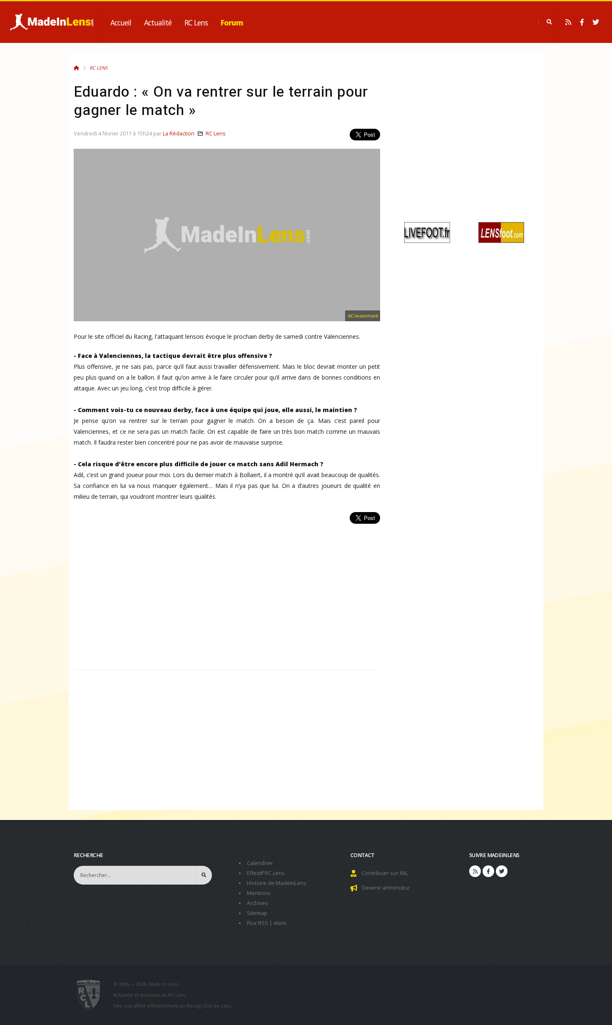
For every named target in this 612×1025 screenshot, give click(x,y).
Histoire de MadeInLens (276, 883)
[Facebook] (582, 22)
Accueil (120, 23)
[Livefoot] (427, 232)
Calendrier (260, 863)
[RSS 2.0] (568, 22)
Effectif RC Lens (266, 873)
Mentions (259, 893)
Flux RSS (257, 923)
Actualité (158, 23)
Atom (280, 923)
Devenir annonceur (386, 887)
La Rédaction (178, 133)
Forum (232, 23)
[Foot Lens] (501, 232)
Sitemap (257, 913)
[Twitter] (596, 22)
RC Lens (196, 23)
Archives (257, 903)
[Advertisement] (227, 592)
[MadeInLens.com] (92, 995)
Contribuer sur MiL (385, 873)
